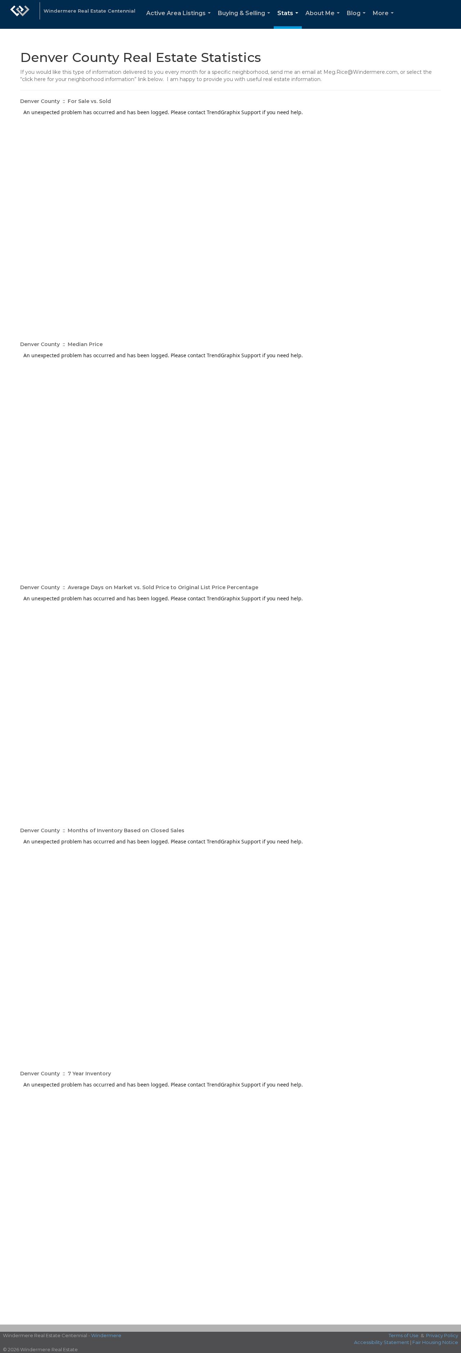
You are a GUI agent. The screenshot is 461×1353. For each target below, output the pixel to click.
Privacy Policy (442, 1335)
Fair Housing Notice (435, 1342)
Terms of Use (404, 1335)
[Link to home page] (19, 14)
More (385, 19)
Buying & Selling (245, 19)
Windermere (106, 1335)
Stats (289, 19)
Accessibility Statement (381, 1342)
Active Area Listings (180, 19)
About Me (324, 19)
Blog (357, 19)
